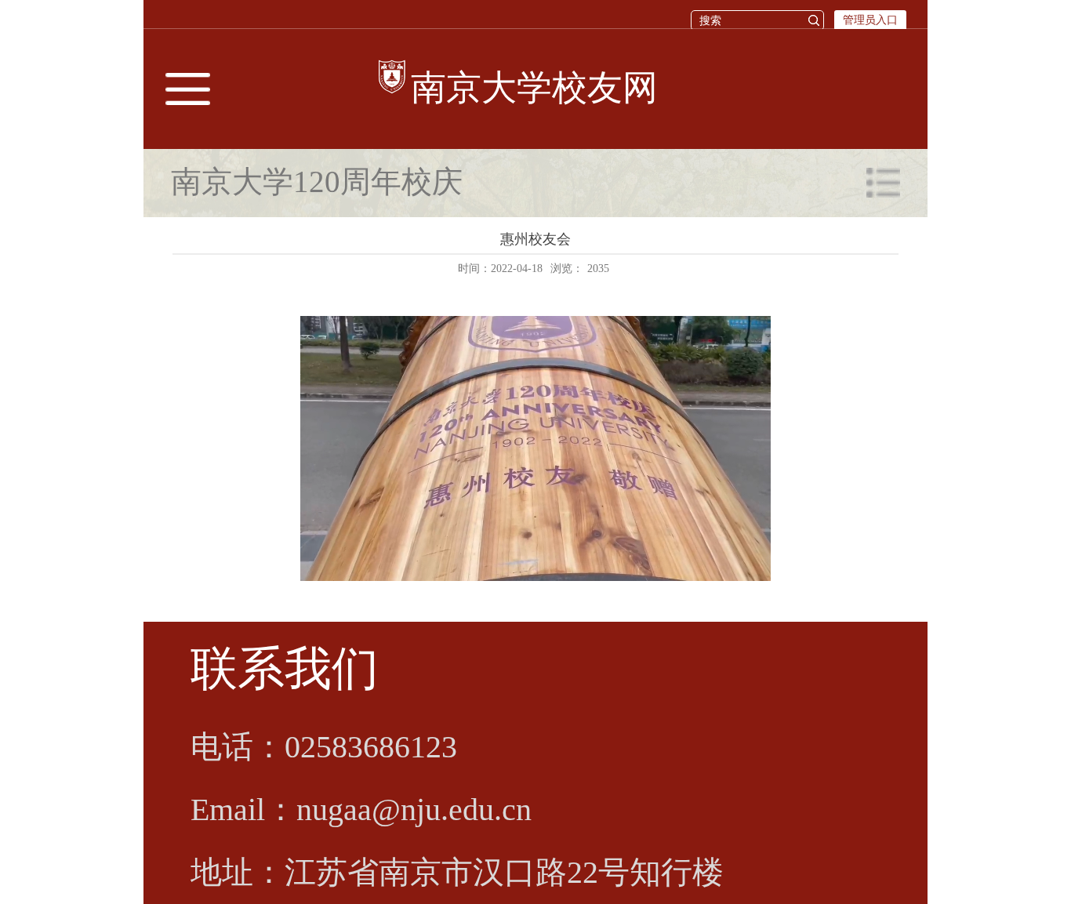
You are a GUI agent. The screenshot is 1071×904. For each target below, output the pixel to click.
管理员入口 (870, 20)
